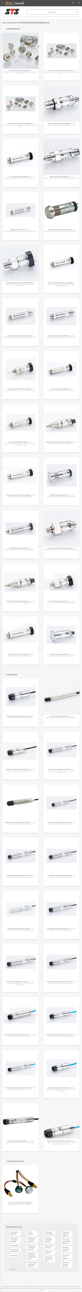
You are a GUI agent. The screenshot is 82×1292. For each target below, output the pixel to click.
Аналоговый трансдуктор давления (14, 1239)
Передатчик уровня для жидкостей (65, 1234)
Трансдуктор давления (14, 1233)
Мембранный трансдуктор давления (32, 1239)
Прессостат (14, 1255)
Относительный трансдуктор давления (32, 1264)
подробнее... (13, 1269)
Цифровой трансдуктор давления (48, 1239)
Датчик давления (30, 1233)
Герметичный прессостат (49, 1246)
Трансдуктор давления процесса (66, 1264)
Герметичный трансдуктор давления (32, 1247)
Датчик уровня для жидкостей (15, 1250)
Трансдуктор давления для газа (49, 1259)
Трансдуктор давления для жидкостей (66, 1241)
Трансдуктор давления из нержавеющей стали (32, 1256)
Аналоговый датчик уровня (49, 1233)
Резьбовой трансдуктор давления (66, 1249)
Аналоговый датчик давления (65, 1256)
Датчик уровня (15, 1245)
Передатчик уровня (48, 1252)
